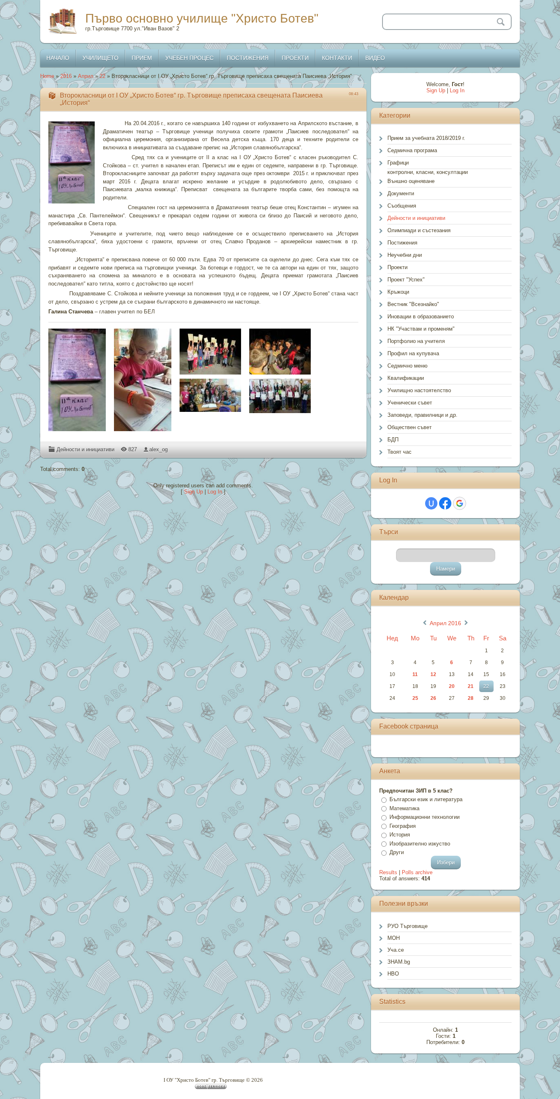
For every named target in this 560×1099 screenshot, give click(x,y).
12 (433, 674)
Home (47, 76)
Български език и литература (425, 799)
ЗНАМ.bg (398, 962)
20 (452, 686)
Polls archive (417, 872)
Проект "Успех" (406, 279)
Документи (400, 193)
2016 (66, 76)
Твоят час (399, 452)
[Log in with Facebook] (445, 503)
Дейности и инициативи (85, 449)
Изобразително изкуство (419, 844)
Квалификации (405, 378)
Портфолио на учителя (416, 341)
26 (433, 698)
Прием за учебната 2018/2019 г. (426, 138)
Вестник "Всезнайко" (413, 304)
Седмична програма (412, 150)
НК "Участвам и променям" (421, 329)
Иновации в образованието (420, 316)
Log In (214, 492)
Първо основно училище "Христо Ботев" (202, 18)
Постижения (402, 243)
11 (415, 674)
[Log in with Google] (459, 503)
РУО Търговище (407, 926)
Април (85, 76)
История (399, 835)
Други (396, 852)
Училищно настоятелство (419, 390)
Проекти (397, 267)
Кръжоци (398, 292)
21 (470, 686)
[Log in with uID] (431, 503)
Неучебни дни (404, 255)
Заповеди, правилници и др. (422, 415)
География (402, 826)
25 (415, 698)
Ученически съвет (409, 403)
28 (470, 698)
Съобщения (401, 206)
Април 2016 (445, 623)
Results (388, 872)
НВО (393, 974)
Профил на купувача (413, 353)
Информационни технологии (424, 817)
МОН (393, 938)
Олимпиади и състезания (419, 230)
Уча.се (395, 950)
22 (102, 76)
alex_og (158, 449)
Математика (404, 808)
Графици (398, 163)
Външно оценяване (411, 181)
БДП (392, 439)
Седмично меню (407, 366)
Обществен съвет (409, 427)
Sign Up (193, 492)
